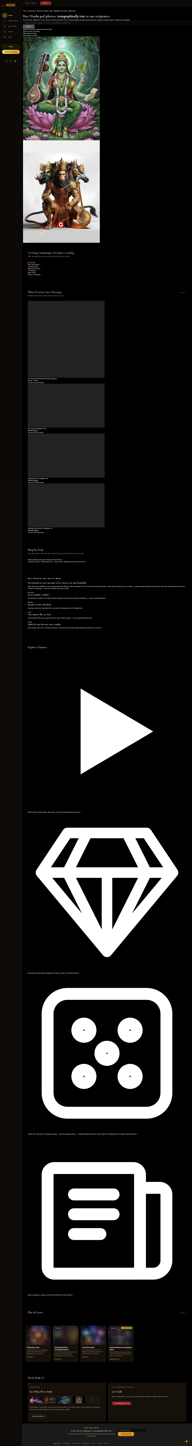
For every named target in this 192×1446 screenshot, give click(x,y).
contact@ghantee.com (121, 1403)
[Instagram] (11, 61)
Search (28, 26)
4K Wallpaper (76, 1443)
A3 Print (93, 1443)
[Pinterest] (6, 61)
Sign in (11, 46)
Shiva (31, 29)
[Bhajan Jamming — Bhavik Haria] (36, 1400)
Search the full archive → (78, 562)
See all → (183, 292)
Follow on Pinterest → (35, 274)
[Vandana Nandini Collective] (64, 1400)
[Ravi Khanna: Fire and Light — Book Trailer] (79, 1400)
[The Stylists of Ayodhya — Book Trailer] (50, 1400)
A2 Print (99, 1443)
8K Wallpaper (85, 1443)
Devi (34, 29)
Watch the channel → (35, 268)
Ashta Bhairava (41, 29)
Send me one (126, 1434)
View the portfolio (38, 1416)
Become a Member (11, 52)
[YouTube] (15, 61)
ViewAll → (93, 1399)
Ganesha (26, 29)
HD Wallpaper (67, 1443)
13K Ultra (49, 29)
